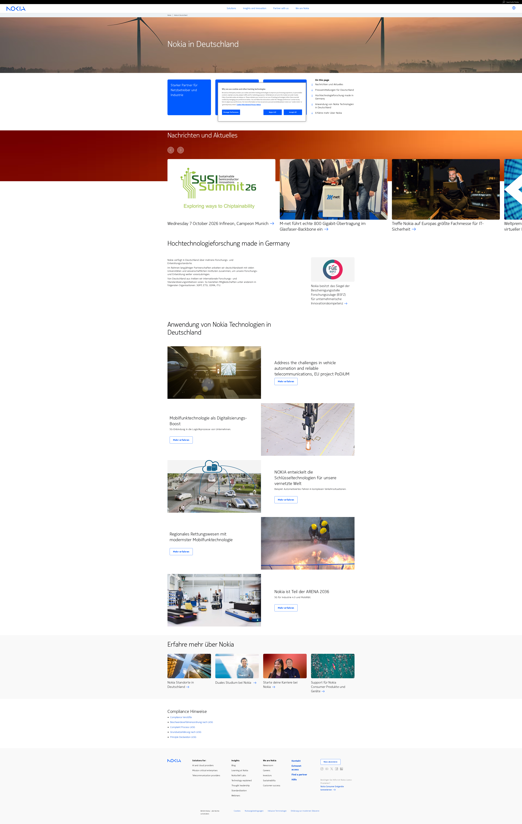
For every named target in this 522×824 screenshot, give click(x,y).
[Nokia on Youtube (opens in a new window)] (326, 768)
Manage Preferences (230, 112)
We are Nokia (269, 760)
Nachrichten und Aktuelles (329, 84)
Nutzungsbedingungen (254, 811)
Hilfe (294, 779)
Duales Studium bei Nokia (233, 683)
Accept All (293, 112)
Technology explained (242, 780)
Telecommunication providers (206, 775)
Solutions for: (199, 760)
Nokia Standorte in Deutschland (180, 684)
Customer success (271, 785)
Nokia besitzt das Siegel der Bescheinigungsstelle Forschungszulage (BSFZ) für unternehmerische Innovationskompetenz (330, 294)
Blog (234, 765)
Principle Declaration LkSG (183, 737)
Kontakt (296, 760)
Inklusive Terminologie (277, 811)
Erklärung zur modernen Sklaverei (305, 811)
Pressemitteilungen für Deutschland (334, 89)
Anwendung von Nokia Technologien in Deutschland (334, 106)
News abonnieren (330, 762)
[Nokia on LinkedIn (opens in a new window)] (341, 768)
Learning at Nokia (240, 770)
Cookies (237, 811)
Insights (235, 760)
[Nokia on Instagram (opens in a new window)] (322, 768)
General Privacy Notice (253, 105)
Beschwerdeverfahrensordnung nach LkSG (191, 722)
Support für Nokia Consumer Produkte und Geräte (328, 686)
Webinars (236, 795)
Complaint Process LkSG (182, 727)
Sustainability (269, 780)
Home (169, 15)
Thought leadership (241, 785)
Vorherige (170, 150)
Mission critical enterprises (204, 770)
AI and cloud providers (203, 765)
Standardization (239, 790)
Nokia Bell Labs (239, 775)
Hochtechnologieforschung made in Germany (334, 97)
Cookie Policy (241, 105)
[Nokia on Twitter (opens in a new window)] (331, 768)
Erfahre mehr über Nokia (328, 112)
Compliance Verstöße (181, 717)
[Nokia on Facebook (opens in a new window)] (336, 768)
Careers (266, 770)
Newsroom (268, 765)
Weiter (180, 150)
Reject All (272, 112)
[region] (262, 102)
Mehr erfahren (286, 381)
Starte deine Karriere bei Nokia (280, 684)
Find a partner (299, 774)
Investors (267, 775)
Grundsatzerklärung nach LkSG (185, 732)
